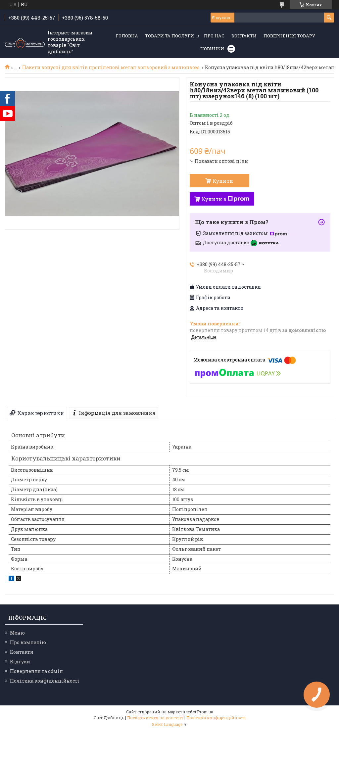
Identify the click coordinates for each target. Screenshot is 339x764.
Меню (17, 633)
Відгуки (20, 661)
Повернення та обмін (36, 671)
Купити (223, 180)
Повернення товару (289, 36)
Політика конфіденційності (44, 681)
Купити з (214, 199)
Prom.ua (205, 711)
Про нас (214, 36)
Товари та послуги (169, 36)
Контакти (244, 36)
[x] (18, 579)
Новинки (212, 49)
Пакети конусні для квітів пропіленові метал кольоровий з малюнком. (111, 68)
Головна (127, 36)
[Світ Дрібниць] (25, 42)
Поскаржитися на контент (155, 717)
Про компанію (28, 642)
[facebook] (11, 579)
